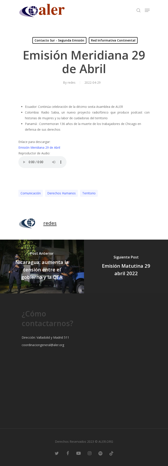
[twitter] (56, 453)
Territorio (89, 193)
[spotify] (100, 453)
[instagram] (89, 453)
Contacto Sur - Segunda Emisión (59, 40)
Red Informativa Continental (113, 40)
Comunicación (31, 193)
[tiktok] (111, 453)
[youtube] (78, 453)
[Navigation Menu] (147, 10)
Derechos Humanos (61, 193)
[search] (138, 10)
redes (71, 82)
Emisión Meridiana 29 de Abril (39, 147)
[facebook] (67, 453)
